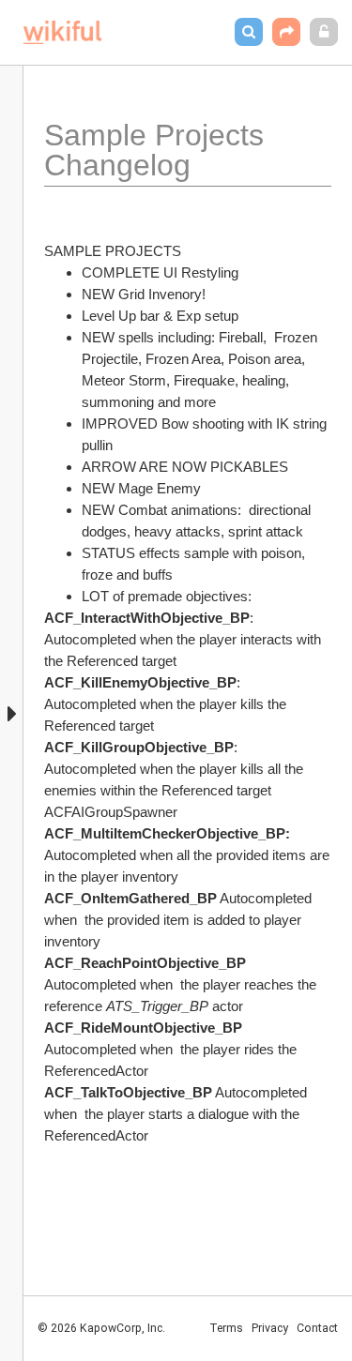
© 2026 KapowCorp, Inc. (101, 1328)
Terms (226, 1328)
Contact (317, 1328)
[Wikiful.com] (62, 32)
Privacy (270, 1328)
